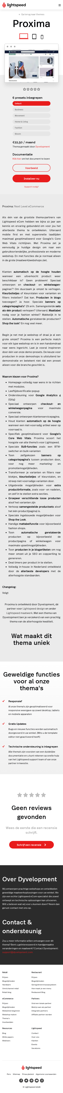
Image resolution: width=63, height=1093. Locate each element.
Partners (35, 998)
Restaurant (36, 972)
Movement (20, 115)
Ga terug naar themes (32, 14)
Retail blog (6, 992)
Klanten (34, 1040)
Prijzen (5, 977)
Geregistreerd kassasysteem (43, 984)
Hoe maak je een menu (41, 988)
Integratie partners (39, 1010)
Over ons (35, 1037)
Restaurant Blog (38, 992)
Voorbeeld (31, 168)
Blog (4, 1033)
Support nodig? (31, 186)
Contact (34, 1033)
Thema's (6, 1018)
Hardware (6, 984)
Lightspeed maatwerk (19, 613)
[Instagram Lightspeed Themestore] (42, 1081)
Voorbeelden (7, 1022)
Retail (4, 972)
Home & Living (21, 121)
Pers (9, 1074)
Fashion (18, 127)
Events (34, 1044)
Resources (7, 1028)
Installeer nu (31, 178)
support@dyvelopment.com (17, 952)
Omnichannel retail (10, 988)
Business (19, 109)
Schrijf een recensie (29, 845)
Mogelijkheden (8, 981)
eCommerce (7, 998)
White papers (7, 1037)
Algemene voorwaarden (46, 1074)
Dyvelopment (42, 146)
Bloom (18, 133)
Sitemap (16, 1074)
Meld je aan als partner (41, 1007)
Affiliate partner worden (41, 1014)
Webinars (6, 1040)
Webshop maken (9, 1014)
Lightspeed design (34, 608)
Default (18, 103)
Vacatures (35, 1048)
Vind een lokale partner (41, 1003)
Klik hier (17, 158)
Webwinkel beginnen (11, 1010)
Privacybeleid (28, 1074)
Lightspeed (36, 1028)
